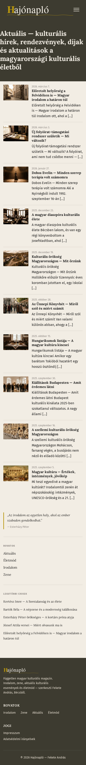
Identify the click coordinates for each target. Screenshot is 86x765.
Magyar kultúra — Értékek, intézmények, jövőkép (53, 474)
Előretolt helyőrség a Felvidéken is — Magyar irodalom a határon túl (51, 95)
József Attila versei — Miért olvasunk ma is (32, 625)
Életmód (9, 560)
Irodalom (10, 567)
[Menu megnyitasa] (76, 10)
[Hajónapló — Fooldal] (40, 10)
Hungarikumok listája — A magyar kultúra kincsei (52, 342)
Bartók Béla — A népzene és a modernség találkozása (40, 609)
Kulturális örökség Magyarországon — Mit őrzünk (56, 258)
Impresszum (11, 733)
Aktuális (9, 553)
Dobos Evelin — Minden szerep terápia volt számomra (56, 175)
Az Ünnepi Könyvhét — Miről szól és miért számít (55, 306)
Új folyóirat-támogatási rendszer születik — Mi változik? (50, 136)
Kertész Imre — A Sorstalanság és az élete (32, 601)
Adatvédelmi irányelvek (19, 739)
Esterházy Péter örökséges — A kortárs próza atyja (38, 617)
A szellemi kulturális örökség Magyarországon (55, 432)
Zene (7, 574)
